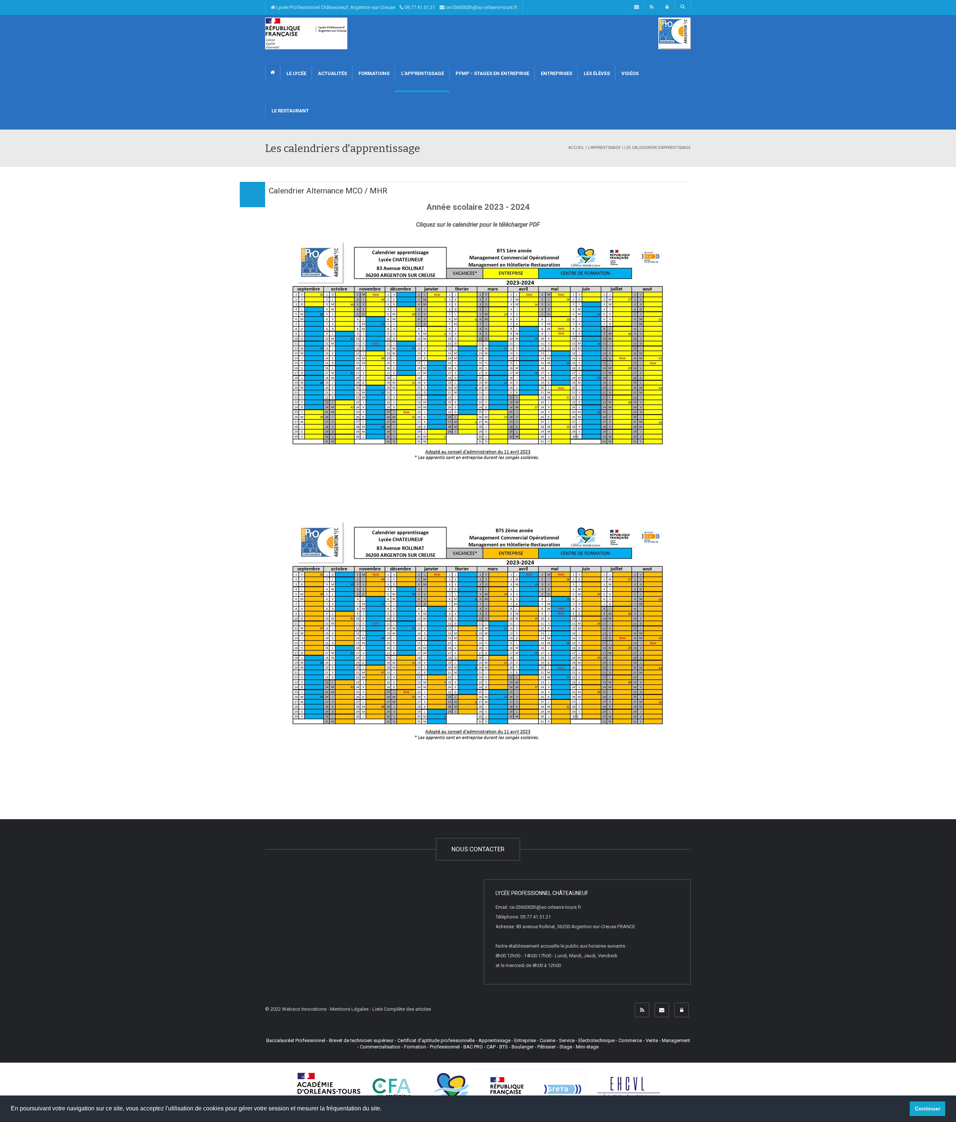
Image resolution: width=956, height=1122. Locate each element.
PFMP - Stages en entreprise (491, 73)
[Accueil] (306, 33)
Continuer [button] (927, 1109)
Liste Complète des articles (401, 1009)
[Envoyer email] (661, 1010)
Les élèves (596, 73)
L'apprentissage (422, 73)
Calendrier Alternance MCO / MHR (328, 190)
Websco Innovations (304, 1009)
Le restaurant (289, 111)
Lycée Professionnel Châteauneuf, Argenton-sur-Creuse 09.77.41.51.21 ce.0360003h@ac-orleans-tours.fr (396, 7)
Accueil (576, 147)
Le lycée (295, 73)
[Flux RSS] (641, 1010)
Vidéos (629, 73)
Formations (373, 73)
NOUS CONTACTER (478, 849)
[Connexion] (681, 1010)
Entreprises (556, 73)
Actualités (332, 73)
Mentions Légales (349, 1009)
